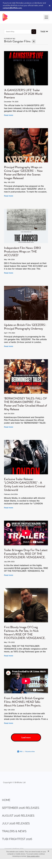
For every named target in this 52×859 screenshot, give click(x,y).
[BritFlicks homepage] (22, 17)
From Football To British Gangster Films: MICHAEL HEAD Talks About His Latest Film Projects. (24, 702)
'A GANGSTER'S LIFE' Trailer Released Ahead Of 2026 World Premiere (23, 94)
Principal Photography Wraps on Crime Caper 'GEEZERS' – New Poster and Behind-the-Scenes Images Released (23, 172)
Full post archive (30, 751)
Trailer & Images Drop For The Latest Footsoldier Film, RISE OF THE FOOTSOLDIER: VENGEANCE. (25, 554)
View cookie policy (33, 856)
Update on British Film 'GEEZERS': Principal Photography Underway (25, 327)
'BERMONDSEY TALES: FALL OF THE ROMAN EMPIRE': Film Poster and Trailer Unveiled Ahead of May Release (25, 403)
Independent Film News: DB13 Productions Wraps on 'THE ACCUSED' (22, 251)
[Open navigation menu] (46, 17)
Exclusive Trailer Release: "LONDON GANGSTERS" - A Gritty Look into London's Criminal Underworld (24, 484)
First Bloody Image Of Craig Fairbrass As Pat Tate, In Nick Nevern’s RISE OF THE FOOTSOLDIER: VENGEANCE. (24, 632)
